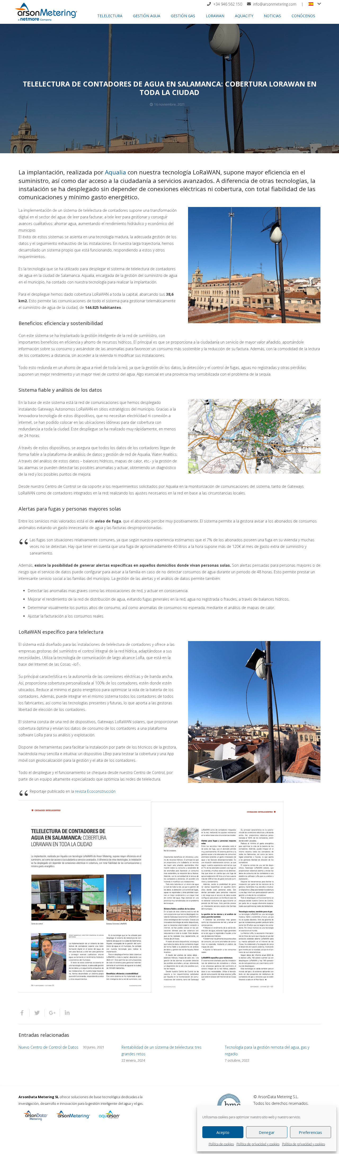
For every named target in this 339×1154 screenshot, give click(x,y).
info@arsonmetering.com (274, 4)
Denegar (267, 1132)
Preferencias (310, 1132)
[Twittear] (37, 1013)
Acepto (222, 1132)
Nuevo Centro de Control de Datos (48, 1047)
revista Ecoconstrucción (95, 791)
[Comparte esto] (24, 1013)
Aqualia (115, 172)
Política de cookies (221, 1144)
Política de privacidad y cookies (258, 1144)
